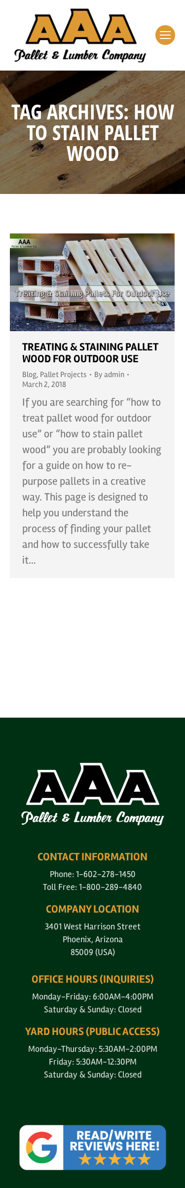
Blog (29, 375)
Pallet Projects (63, 375)
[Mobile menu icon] (165, 35)
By (109, 375)
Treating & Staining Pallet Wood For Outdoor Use (90, 353)
